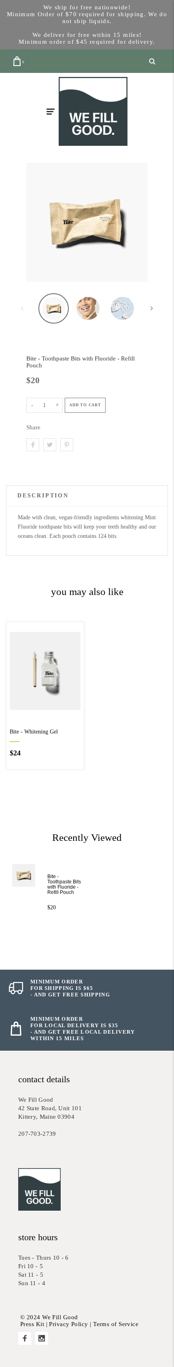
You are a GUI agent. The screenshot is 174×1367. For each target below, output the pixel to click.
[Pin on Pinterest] (66, 444)
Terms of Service (115, 1324)
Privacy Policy (68, 1324)
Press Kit (32, 1324)
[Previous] (40, 222)
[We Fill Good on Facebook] (24, 1338)
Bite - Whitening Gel (34, 732)
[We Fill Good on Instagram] (41, 1338)
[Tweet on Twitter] (49, 444)
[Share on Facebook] (32, 444)
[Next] (134, 222)
